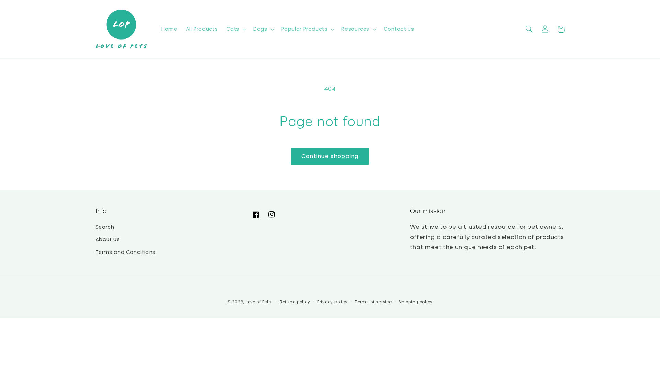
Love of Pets (259, 302)
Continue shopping (330, 156)
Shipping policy (416, 302)
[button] (235, 29)
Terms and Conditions (126, 252)
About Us (108, 239)
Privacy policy (332, 302)
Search (105, 227)
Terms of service (373, 302)
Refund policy (295, 302)
